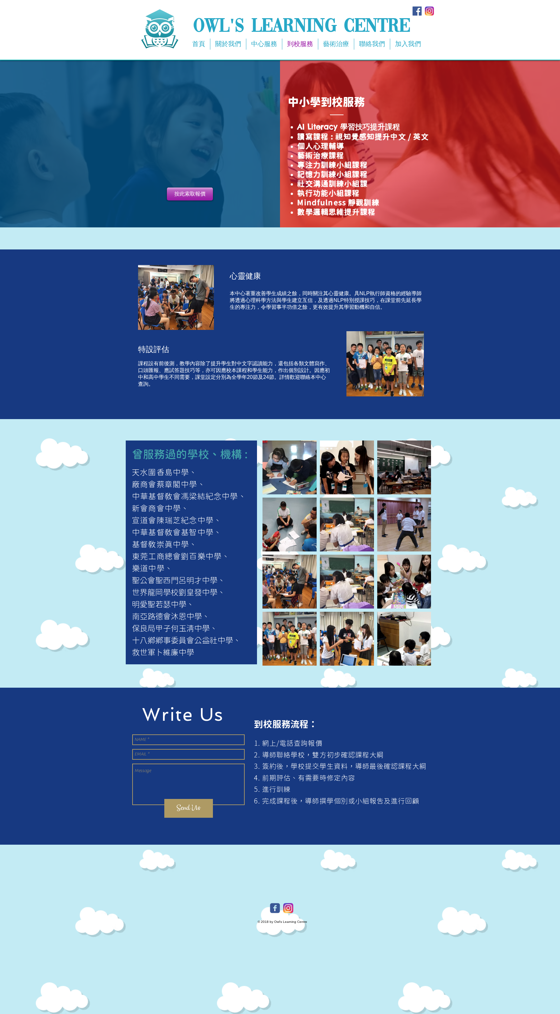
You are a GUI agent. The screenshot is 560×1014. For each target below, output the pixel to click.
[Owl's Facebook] (275, 908)
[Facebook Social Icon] (417, 11)
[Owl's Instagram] (288, 908)
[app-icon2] (429, 11)
